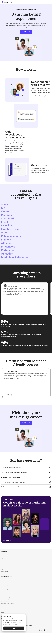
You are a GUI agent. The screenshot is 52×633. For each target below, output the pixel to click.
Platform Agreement (28, 627)
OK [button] (14, 628)
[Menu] (49, 2)
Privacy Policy (14, 624)
